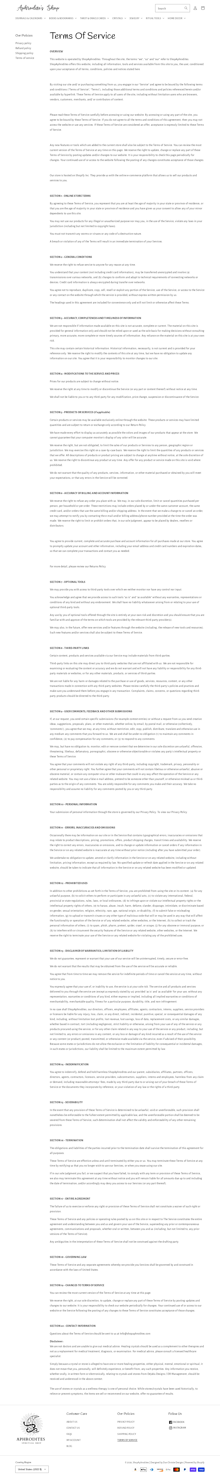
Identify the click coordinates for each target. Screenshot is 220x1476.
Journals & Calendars (28, 18)
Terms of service (24, 58)
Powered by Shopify (195, 1462)
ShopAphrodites (141, 1462)
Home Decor (175, 18)
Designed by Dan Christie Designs (167, 1462)
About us (72, 1422)
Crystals (117, 18)
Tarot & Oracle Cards (93, 18)
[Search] (186, 8)
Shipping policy (24, 53)
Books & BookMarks (61, 18)
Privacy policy (23, 43)
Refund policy (23, 48)
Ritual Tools (153, 18)
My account (74, 1440)
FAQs (69, 1434)
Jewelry (134, 18)
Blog (69, 1446)
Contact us (73, 1428)
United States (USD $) (30, 1469)
